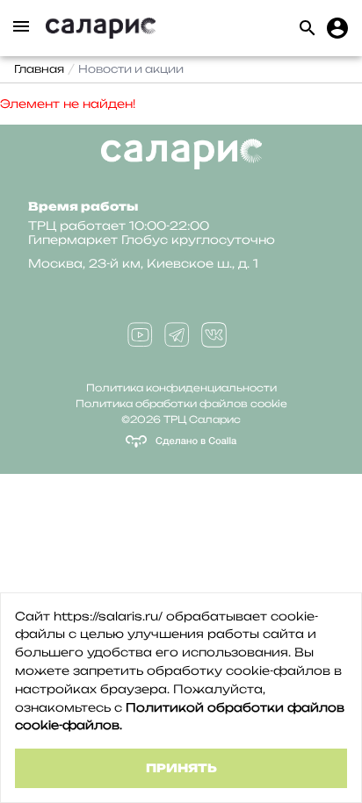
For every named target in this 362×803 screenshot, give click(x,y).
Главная (39, 68)
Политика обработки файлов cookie (181, 404)
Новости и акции (131, 68)
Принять (181, 768)
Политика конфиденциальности (181, 388)
